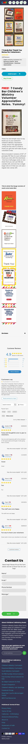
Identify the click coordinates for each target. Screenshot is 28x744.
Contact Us (6, 728)
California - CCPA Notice (10, 714)
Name (4, 573)
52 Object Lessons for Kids (11, 682)
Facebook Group (7, 690)
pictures (15, 411)
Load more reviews (14, 549)
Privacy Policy (6, 708)
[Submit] (24, 653)
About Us (5, 720)
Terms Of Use (6, 711)
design (3, 411)
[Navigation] (24, 2)
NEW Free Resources (9, 698)
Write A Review (14, 371)
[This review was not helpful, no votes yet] (24, 448)
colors (9, 411)
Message (5, 594)
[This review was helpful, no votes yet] (22, 448)
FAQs (3, 723)
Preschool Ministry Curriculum (12, 668)
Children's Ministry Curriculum (12, 665)
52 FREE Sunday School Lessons (12, 674)
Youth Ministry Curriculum (10, 671)
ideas (3, 416)
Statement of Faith (8, 725)
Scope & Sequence (8, 685)
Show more (9, 416)
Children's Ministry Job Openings (13, 687)
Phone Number (7, 587)
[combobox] (20, 419)
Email (4, 580)
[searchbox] (7, 404)
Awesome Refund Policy (10, 717)
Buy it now (7, 78)
